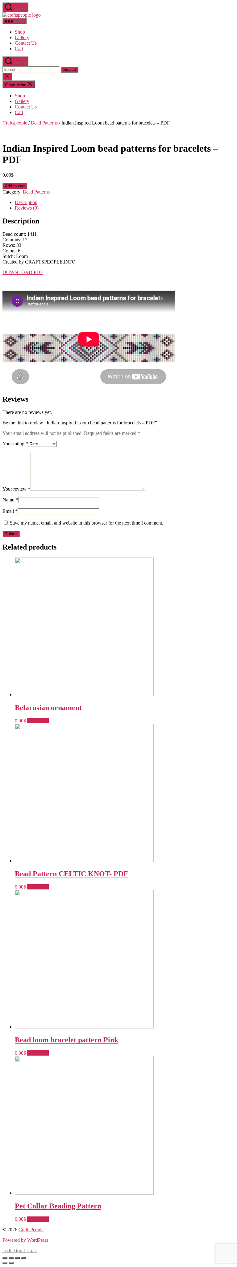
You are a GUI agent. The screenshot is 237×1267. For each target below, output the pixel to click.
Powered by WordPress (25, 1240)
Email (10, 511)
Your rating (15, 443)
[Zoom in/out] (23, 1258)
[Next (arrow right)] (11, 1263)
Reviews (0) (27, 207)
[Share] (11, 1258)
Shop (20, 32)
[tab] (125, 202)
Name (10, 499)
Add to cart (15, 186)
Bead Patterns (44, 122)
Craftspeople (14, 122)
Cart (19, 48)
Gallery (22, 37)
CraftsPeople (31, 1229)
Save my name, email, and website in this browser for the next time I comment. (86, 522)
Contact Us (26, 43)
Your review (16, 489)
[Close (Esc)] (4, 1258)
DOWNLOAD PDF (22, 272)
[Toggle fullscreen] (17, 1258)
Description (26, 202)
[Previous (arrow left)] (4, 1263)
